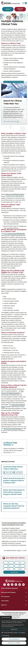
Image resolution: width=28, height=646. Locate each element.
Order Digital (18, 472)
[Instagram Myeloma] (23, 584)
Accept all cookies (14, 643)
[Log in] (26, 3)
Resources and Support (8, 592)
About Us (4, 605)
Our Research (5, 596)
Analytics (22, 632)
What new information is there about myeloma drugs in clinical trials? (13, 492)
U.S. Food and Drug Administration (14, 233)
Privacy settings (6, 617)
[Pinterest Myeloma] (19, 584)
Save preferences (14, 639)
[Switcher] (1, 327)
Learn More (14, 572)
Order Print (8, 472)
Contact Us (14, 618)
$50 (20, 562)
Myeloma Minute (20, 9)
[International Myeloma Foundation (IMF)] (11, 3)
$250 (8, 569)
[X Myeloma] (8, 584)
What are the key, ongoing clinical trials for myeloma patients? (13, 506)
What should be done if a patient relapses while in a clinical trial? (14, 480)
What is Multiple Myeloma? (9, 588)
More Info (14, 629)
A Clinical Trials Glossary (10, 444)
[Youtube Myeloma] (12, 584)
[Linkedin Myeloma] (16, 584)
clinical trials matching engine (12, 428)
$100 (8, 565)
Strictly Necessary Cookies (10, 632)
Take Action (5, 600)
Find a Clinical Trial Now (9, 121)
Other (20, 569)
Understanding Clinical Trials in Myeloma (13, 468)
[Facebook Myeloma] (4, 584)
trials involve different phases (15, 194)
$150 (19, 565)
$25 (9, 562)
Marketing (6, 635)
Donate (8, 9)
